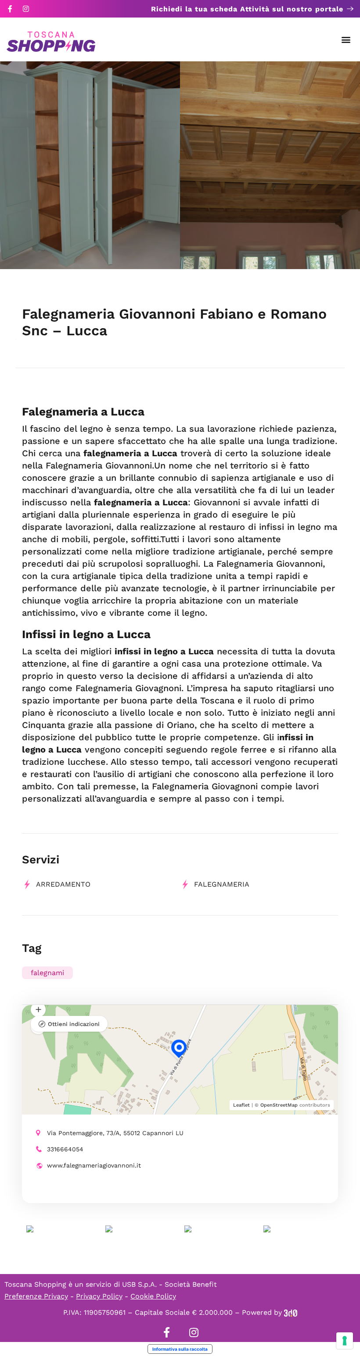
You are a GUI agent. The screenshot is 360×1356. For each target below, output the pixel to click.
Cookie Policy (153, 1296)
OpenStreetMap (279, 1105)
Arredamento (63, 884)
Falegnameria (221, 884)
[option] (90, 165)
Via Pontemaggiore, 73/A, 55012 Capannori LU (115, 1132)
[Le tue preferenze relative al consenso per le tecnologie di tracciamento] (344, 1340)
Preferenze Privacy (36, 1296)
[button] (346, 39)
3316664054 (65, 1149)
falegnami (47, 973)
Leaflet (241, 1105)
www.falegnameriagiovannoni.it (94, 1165)
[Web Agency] (290, 1312)
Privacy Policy (99, 1296)
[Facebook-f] (10, 8)
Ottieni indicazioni (74, 1024)
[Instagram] (25, 8)
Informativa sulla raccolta (180, 1349)
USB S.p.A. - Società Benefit (169, 1284)
